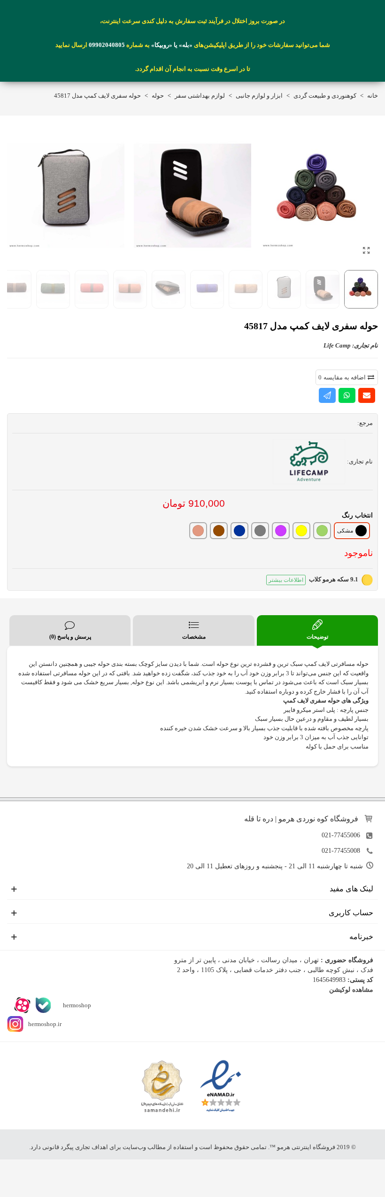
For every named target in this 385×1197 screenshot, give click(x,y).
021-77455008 (341, 850)
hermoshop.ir (45, 1023)
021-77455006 (341, 835)
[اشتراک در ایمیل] (366, 395)
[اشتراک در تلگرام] (327, 395)
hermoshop (76, 1005)
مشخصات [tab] (194, 636)
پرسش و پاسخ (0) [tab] (70, 636)
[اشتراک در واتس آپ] (347, 395)
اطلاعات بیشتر (286, 580)
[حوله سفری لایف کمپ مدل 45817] (366, 251)
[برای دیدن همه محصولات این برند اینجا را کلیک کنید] (309, 461)
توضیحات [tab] (317, 636)
